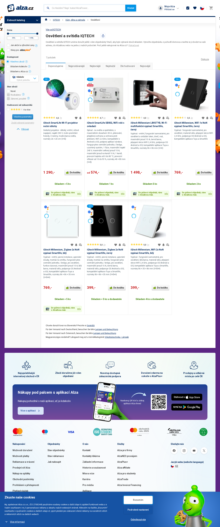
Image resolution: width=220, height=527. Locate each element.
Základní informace (92, 462)
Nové (13, 91)
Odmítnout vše (138, 519)
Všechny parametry (23, 117)
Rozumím (138, 500)
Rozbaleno (16, 95)
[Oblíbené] (195, 8)
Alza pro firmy (124, 450)
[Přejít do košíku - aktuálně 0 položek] (211, 8)
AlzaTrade (122, 479)
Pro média (88, 485)
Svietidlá (91, 325)
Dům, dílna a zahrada (75, 20)
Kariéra (86, 479)
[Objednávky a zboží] (188, 8)
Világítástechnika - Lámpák (117, 337)
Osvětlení (95, 20)
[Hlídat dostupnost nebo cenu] (80, 118)
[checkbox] (22, 46)
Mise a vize (88, 473)
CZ (176, 466)
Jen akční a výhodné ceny (22, 45)
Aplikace (86, 491)
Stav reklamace (56, 456)
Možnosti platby (21, 456)
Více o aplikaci (28, 410)
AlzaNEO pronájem (127, 456)
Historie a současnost (94, 467)
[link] (23, 129)
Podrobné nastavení (138, 509)
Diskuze (205, 59)
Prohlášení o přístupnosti (26, 485)
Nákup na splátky (21, 473)
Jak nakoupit (54, 462)
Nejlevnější (95, 66)
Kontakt (86, 450)
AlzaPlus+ (122, 462)
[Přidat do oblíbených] (76, 118)
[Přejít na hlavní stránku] (20, 8)
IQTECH (56, 20)
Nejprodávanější (76, 66)
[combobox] (84, 8)
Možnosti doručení (22, 450)
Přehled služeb (20, 491)
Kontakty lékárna (91, 456)
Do (37, 34)
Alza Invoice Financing (129, 485)
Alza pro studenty (126, 473)
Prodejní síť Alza (21, 467)
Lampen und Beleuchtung (106, 329)
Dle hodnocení (127, 66)
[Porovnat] (124, 118)
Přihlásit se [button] (169, 9)
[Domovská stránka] (46, 20)
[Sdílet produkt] (103, 35)
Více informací (17, 522)
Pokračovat (134, 45)
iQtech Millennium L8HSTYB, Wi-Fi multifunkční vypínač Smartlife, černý (149, 126)
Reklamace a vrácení (23, 462)
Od (8, 34)
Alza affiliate (123, 467)
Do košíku (75, 172)
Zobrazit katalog (16, 20)
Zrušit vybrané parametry (22, 123)
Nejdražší (110, 66)
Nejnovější (145, 66)
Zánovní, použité (18, 99)
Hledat (130, 8)
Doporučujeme (55, 66)
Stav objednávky (56, 450)
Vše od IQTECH (53, 29)
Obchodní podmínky (23, 479)
